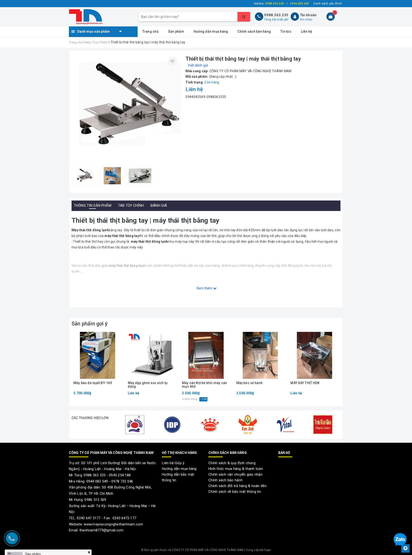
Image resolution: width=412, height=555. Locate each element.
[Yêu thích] (172, 61)
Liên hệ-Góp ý (173, 463)
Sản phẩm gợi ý (90, 324)
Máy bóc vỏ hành (249, 383)
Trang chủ (150, 31)
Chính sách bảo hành (225, 480)
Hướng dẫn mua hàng (211, 31)
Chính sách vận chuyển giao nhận (235, 474)
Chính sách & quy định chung (232, 463)
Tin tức (285, 31)
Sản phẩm (176, 31)
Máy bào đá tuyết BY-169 (92, 383)
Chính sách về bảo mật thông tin (234, 491)
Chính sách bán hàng (254, 31)
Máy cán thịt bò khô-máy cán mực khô (204, 384)
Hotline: (269, 3)
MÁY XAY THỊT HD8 (304, 383)
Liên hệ (306, 31)
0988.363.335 (276, 15)
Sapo (267, 550)
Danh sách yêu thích (328, 3)
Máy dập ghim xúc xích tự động (148, 384)
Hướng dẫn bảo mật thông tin (178, 477)
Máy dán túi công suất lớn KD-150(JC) (54, 539)
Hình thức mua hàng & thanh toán (235, 469)
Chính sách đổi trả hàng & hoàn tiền (237, 486)
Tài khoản (308, 15)
